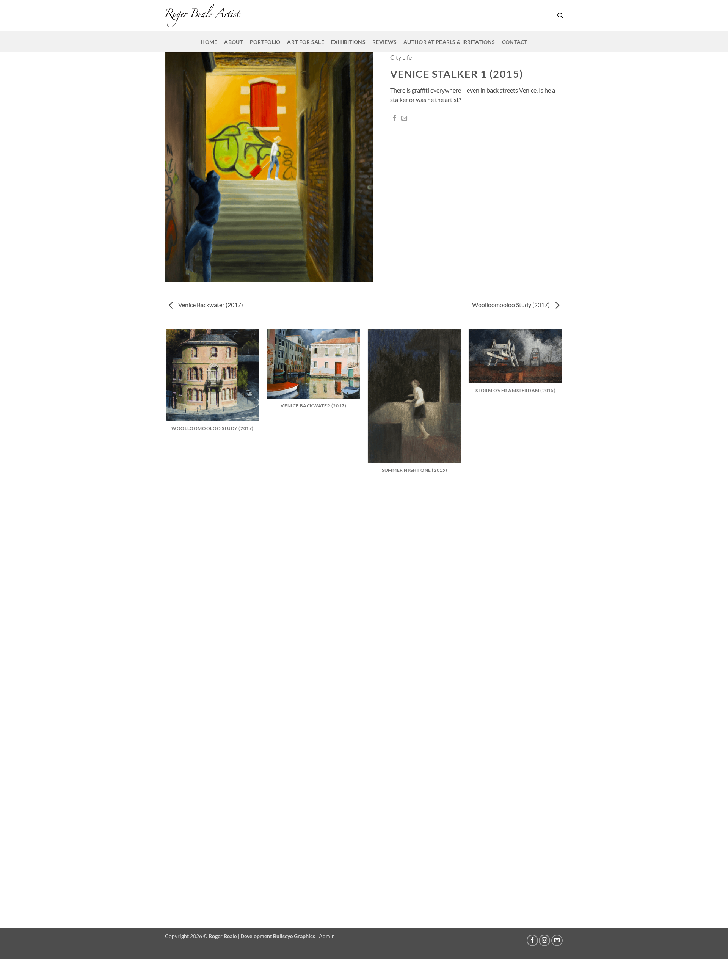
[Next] (562, 628)
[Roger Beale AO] (203, 15)
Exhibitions (348, 42)
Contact (514, 42)
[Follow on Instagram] (544, 940)
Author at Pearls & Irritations (449, 42)
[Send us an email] (557, 940)
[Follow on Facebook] (532, 940)
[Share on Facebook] (395, 118)
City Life (401, 57)
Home (209, 42)
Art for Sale (305, 42)
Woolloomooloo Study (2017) (511, 304)
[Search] (560, 15)
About (233, 42)
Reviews (384, 42)
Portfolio (265, 42)
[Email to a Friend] (404, 118)
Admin (327, 936)
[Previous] (166, 628)
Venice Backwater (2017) (210, 304)
